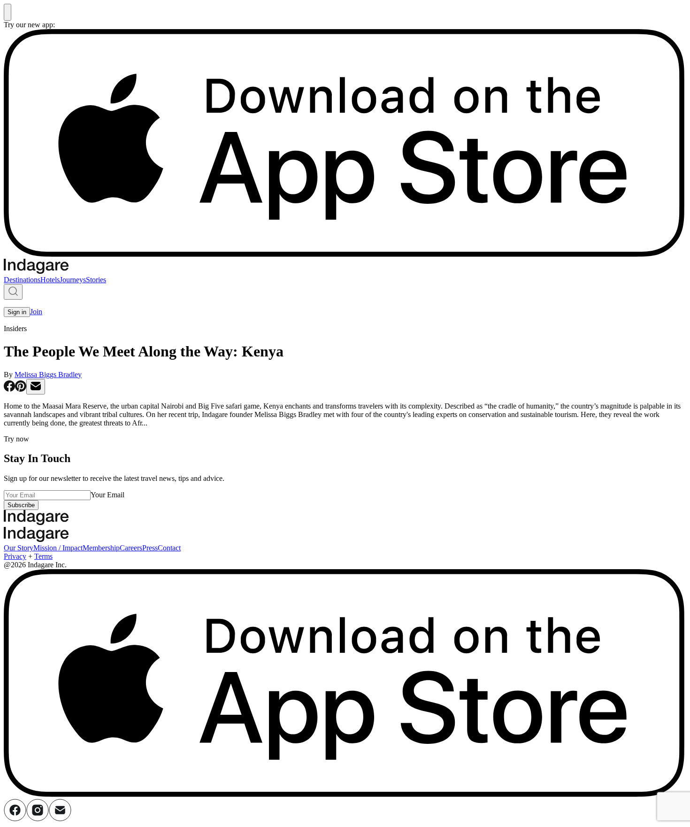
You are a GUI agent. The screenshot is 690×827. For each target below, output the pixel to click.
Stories (96, 280)
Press (150, 548)
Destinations (22, 280)
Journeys (73, 280)
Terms (43, 556)
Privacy (15, 556)
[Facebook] (15, 819)
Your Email (107, 495)
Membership (101, 548)
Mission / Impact (58, 548)
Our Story (18, 548)
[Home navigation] (36, 271)
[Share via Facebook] (9, 389)
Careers (131, 548)
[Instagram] (37, 819)
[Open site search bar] (13, 292)
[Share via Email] (35, 386)
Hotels (50, 280)
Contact (169, 548)
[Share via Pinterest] (20, 389)
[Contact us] (60, 819)
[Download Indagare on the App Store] (345, 254)
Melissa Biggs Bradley (48, 375)
